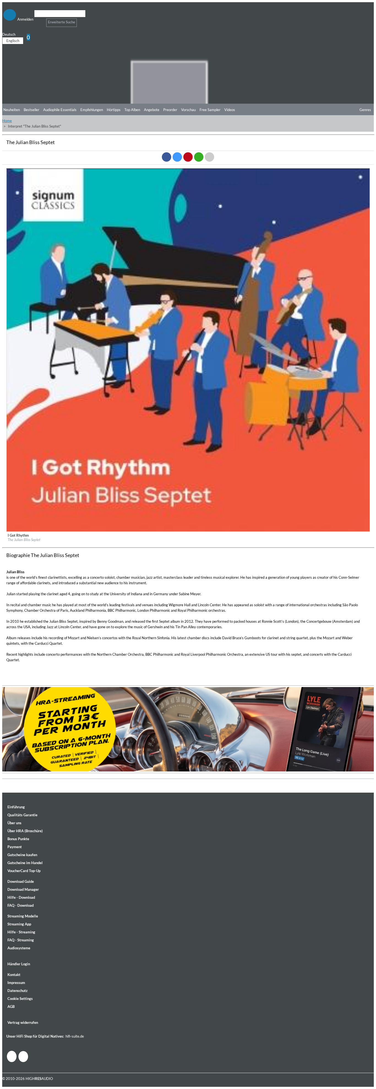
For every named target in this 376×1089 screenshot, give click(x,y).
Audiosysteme (18, 948)
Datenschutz (17, 990)
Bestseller (31, 109)
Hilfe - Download (21, 897)
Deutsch (8, 34)
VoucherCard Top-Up (23, 871)
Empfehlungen (91, 109)
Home (7, 120)
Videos (229, 109)
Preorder (170, 109)
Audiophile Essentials (60, 109)
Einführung (16, 807)
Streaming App (19, 924)
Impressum (16, 982)
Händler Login (18, 964)
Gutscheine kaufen (22, 855)
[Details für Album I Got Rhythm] (188, 530)
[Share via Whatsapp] (198, 157)
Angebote (151, 109)
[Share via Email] (209, 157)
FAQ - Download (20, 905)
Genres (365, 109)
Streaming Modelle (22, 916)
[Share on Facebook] (166, 157)
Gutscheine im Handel (25, 863)
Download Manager (23, 889)
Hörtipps (114, 109)
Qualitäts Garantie (22, 815)
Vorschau (188, 109)
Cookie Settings (20, 998)
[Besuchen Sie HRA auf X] (23, 1056)
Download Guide (20, 881)
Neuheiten (11, 109)
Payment (14, 847)
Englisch (12, 40)
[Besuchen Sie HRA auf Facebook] (12, 1056)
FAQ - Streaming (20, 940)
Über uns (14, 823)
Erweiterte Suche (61, 22)
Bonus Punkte (18, 839)
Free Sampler (210, 109)
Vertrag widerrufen (22, 1022)
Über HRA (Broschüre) (25, 831)
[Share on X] (177, 157)
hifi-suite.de (75, 1036)
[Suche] (37, 20)
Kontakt (13, 974)
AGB (11, 1006)
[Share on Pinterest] (188, 157)
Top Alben (132, 109)
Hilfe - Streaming (21, 932)
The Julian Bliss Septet (24, 539)
